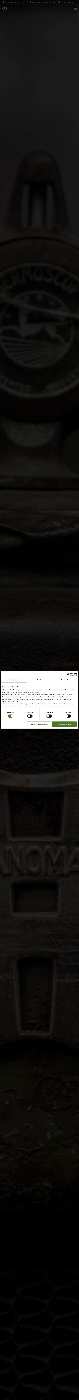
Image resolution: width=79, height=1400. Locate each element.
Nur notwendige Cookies (39, 724)
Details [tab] (39, 680)
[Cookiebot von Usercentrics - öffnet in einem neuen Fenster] (68, 674)
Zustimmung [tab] (13, 680)
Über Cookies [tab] (65, 680)
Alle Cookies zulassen (64, 724)
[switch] (30, 716)
